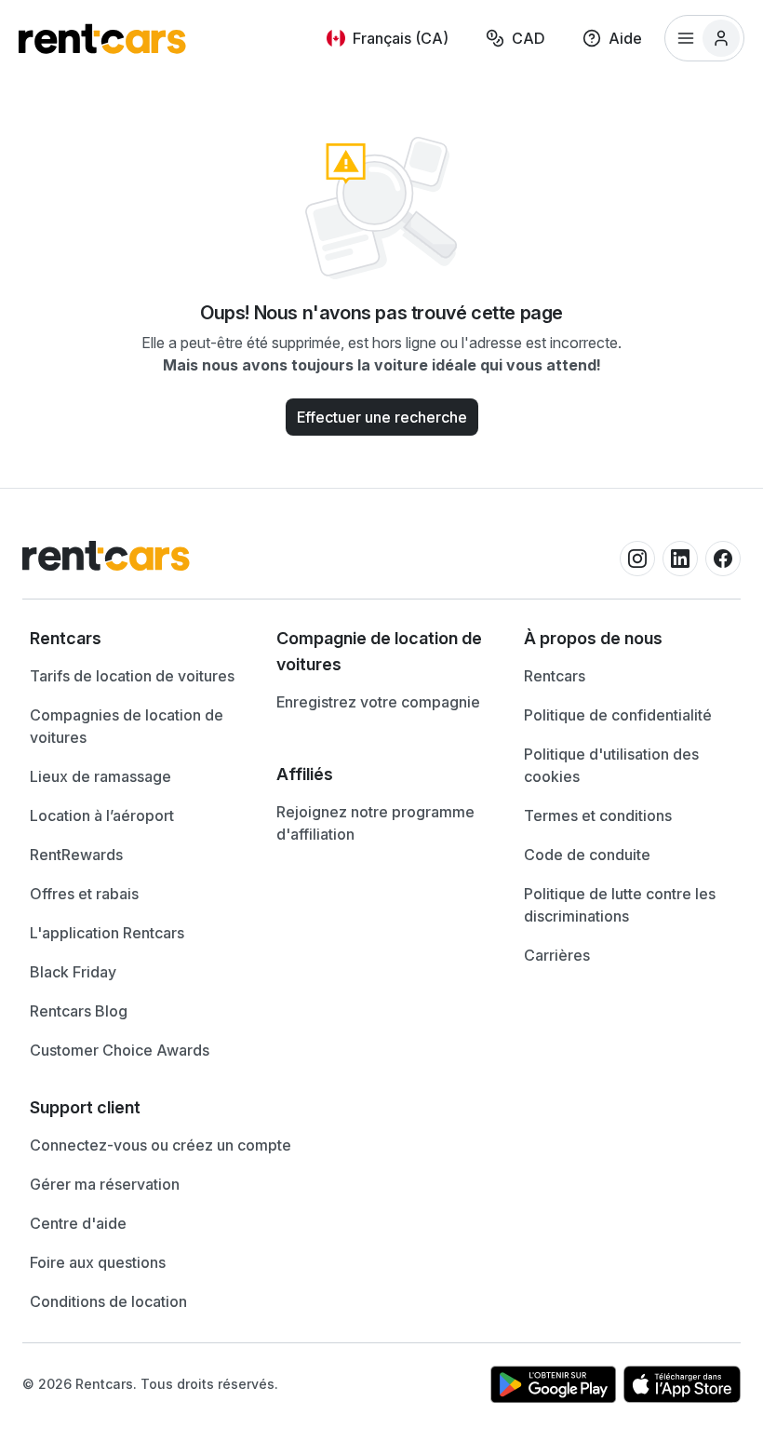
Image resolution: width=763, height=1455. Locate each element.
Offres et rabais (84, 893)
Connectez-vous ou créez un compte (160, 1145)
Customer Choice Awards (119, 1050)
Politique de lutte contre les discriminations (620, 904)
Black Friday (73, 972)
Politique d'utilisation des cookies (611, 765)
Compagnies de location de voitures (126, 726)
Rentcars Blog (78, 1011)
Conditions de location (108, 1301)
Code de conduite (587, 854)
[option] (134, 638)
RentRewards (76, 854)
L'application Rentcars (107, 932)
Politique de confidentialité (618, 715)
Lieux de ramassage (100, 776)
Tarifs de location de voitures (132, 676)
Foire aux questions (98, 1262)
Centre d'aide (78, 1223)
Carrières (557, 955)
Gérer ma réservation (105, 1184)
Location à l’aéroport (102, 815)
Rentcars (554, 676)
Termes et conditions (598, 815)
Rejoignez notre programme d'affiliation (375, 822)
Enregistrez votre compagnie (378, 702)
